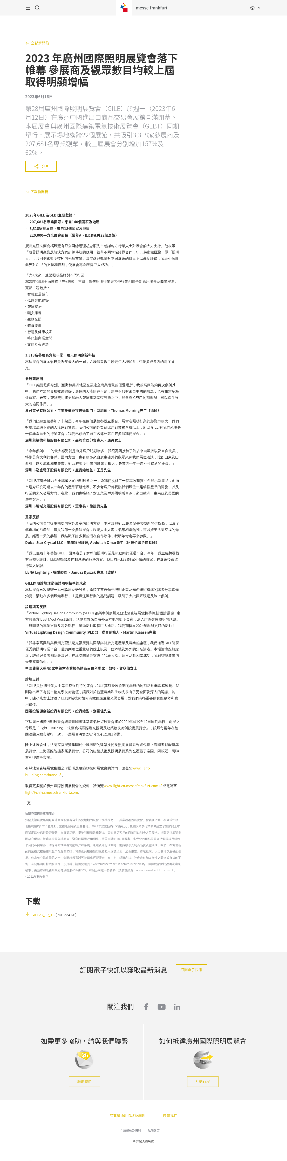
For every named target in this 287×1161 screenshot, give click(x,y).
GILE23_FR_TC (43, 914)
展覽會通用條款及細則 (127, 1115)
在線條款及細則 (130, 1130)
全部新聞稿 (40, 43)
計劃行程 (203, 1081)
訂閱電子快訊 (191, 969)
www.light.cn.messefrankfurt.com (131, 785)
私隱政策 (154, 1130)
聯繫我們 (84, 1081)
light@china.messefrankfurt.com (51, 792)
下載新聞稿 (39, 191)
